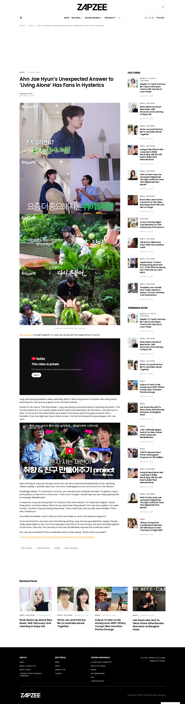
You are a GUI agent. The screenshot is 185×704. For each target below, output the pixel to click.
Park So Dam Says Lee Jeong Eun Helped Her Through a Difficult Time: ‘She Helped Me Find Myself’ (152, 179)
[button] (21, 17)
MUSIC (57, 666)
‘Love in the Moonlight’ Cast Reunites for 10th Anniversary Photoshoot (152, 225)
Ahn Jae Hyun (26, 334)
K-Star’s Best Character (101, 662)
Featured (144, 81)
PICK (92, 677)
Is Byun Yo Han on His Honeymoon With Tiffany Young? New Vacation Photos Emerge (152, 388)
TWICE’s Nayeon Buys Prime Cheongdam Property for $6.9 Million (151, 455)
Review (93, 670)
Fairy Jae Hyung (71, 548)
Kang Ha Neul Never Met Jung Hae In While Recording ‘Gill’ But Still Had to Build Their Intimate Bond (151, 154)
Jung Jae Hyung (43, 548)
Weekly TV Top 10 (148, 78)
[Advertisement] (92, 45)
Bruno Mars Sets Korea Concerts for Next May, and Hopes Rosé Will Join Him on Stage (152, 203)
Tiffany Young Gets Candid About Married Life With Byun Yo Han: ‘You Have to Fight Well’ (151, 526)
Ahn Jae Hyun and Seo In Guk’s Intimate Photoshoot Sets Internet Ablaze (58, 537)
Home (22, 25)
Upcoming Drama (98, 673)
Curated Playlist (97, 681)
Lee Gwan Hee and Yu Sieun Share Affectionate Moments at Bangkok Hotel (152, 411)
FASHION (58, 673)
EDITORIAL (60, 657)
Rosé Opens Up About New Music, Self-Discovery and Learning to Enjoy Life (151, 110)
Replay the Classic (98, 666)
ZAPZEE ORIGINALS (100, 657)
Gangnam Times (26, 94)
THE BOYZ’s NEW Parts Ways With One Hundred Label (152, 245)
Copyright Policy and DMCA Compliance (31, 674)
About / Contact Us (28, 666)
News (31, 25)
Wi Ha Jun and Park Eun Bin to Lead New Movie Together (151, 132)
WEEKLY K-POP (60, 670)
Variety (57, 548)
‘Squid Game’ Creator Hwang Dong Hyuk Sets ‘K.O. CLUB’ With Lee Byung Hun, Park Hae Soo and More (152, 267)
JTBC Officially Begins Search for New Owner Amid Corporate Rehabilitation (151, 433)
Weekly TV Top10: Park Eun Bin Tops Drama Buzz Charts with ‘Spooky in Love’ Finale (152, 88)
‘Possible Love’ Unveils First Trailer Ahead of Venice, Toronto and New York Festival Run (152, 291)
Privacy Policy (25, 670)
